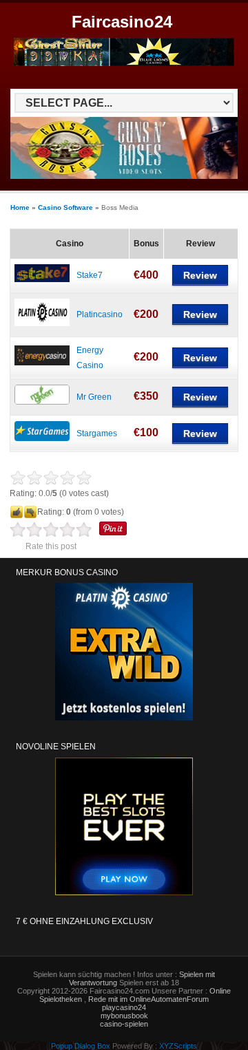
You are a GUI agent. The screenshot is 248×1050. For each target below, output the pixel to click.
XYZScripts (178, 1046)
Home (20, 207)
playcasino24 (124, 1007)
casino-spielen (124, 1024)
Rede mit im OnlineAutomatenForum (148, 999)
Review (200, 275)
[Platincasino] (42, 323)
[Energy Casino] (42, 362)
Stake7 (89, 275)
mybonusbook (124, 1015)
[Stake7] (42, 279)
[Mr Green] (42, 402)
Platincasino (99, 314)
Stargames (96, 433)
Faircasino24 (122, 21)
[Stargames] (42, 438)
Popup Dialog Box (80, 1046)
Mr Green (94, 397)
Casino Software (65, 207)
